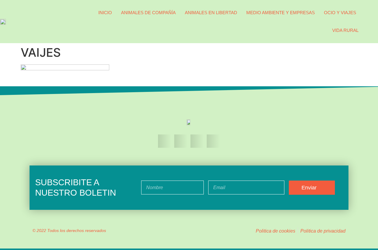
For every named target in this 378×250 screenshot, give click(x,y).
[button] (372, 21)
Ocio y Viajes (340, 12)
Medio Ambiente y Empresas (280, 12)
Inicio (105, 12)
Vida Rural (345, 30)
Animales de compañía (148, 12)
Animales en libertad (211, 12)
